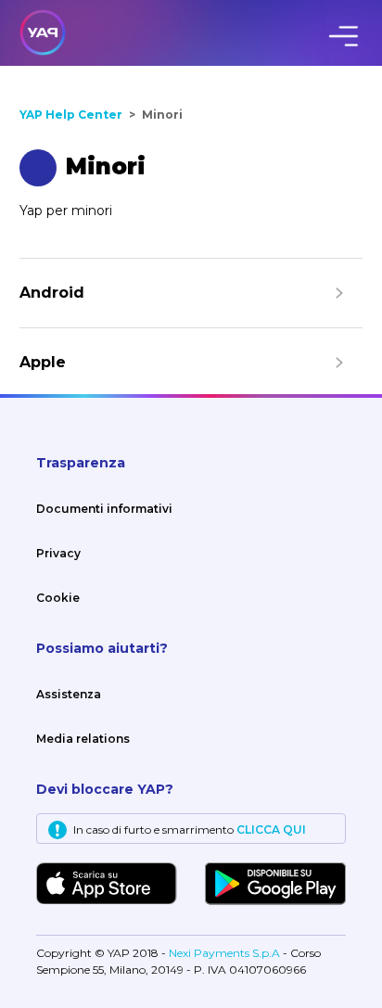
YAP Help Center (70, 114)
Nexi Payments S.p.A (226, 953)
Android (51, 292)
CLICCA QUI (271, 829)
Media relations (83, 739)
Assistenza (68, 694)
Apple (42, 362)
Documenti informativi (104, 509)
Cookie (58, 598)
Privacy (58, 553)
